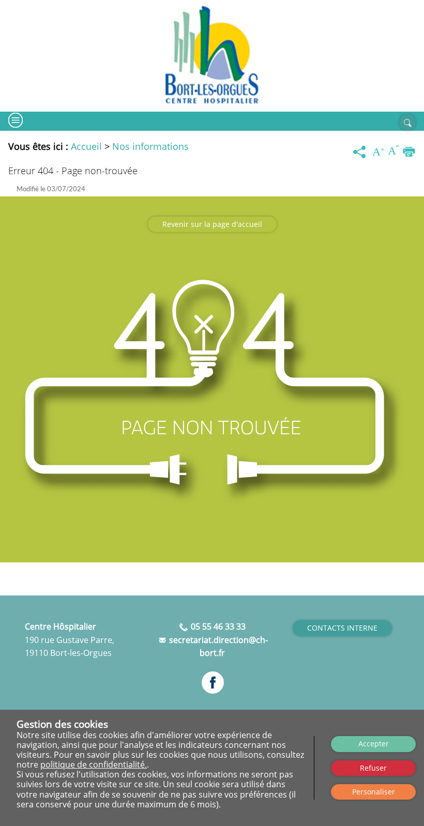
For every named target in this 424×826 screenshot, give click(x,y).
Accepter (373, 743)
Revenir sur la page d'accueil (212, 224)
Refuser (373, 768)
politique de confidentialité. (93, 764)
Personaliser (373, 792)
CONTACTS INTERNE (342, 628)
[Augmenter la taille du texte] (378, 152)
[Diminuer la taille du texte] (394, 152)
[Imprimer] (409, 152)
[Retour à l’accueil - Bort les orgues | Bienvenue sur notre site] (212, 56)
